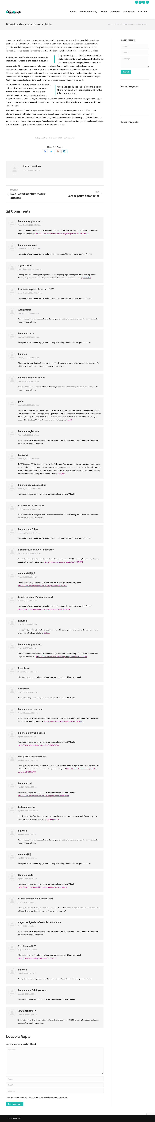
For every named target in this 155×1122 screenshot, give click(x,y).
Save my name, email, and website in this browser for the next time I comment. (37, 1097)
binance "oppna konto (30, 221)
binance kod (25, 783)
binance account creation (32, 485)
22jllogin (22, 620)
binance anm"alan (28, 529)
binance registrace (28, 431)
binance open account (30, 709)
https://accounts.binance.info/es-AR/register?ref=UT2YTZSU (42, 585)
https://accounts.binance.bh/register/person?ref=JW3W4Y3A (42, 887)
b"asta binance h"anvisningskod (35, 597)
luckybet (23, 455)
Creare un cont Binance (31, 505)
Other (45, 138)
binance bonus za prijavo (31, 377)
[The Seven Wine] (134, 95)
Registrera (24, 668)
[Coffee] (144, 95)
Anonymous (24, 309)
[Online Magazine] (125, 105)
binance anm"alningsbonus (32, 990)
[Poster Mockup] (125, 95)
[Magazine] (144, 105)
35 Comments (69, 138)
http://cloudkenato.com (32, 170)
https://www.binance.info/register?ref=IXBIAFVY (63, 721)
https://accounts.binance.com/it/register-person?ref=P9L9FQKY (61, 656)
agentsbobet (25, 265)
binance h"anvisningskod (31, 733)
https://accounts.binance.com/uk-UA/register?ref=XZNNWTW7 (43, 795)
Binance (22, 969)
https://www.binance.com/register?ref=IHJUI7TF (63, 562)
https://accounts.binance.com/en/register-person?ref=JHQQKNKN (62, 233)
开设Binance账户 (27, 1011)
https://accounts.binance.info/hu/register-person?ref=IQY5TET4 (44, 609)
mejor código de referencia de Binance (39, 922)
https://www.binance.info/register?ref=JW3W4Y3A (38, 745)
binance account (27, 245)
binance (22, 354)
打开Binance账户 (27, 946)
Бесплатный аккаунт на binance (36, 549)
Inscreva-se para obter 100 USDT (36, 289)
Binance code (25, 875)
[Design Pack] (134, 105)
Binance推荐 (24, 854)
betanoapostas (26, 807)
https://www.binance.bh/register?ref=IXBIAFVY (37, 958)
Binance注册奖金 (27, 573)
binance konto (26, 333)
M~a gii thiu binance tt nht (32, 756)
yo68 (20, 401)
